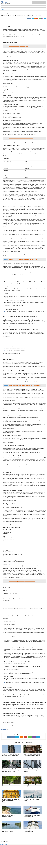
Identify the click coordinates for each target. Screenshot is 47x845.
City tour (4, 2)
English (2, 9)
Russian (1, 844)
